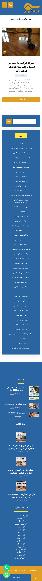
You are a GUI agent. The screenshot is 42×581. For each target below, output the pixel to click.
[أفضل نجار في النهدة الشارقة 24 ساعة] (32, 8)
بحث (8, 121)
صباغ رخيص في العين (20, 301)
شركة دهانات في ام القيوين (21, 259)
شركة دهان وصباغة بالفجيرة (21, 273)
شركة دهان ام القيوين (21, 263)
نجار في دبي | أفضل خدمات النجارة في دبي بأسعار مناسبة (21, 447)
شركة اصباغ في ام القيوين (20, 244)
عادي (20, 532)
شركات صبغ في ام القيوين (20, 235)
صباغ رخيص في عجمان (21, 324)
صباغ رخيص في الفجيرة (21, 306)
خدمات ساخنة (19, 558)
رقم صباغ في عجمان (21, 191)
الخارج (19, 541)
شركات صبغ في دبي (21, 240)
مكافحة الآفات (19, 515)
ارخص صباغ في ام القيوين (20, 143)
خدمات (19, 535)
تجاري (19, 529)
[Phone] (6, 567)
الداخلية (20, 538)
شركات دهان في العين (20, 211)
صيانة (20, 526)
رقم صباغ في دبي (21, 186)
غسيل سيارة (19, 524)
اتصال (19, 543)
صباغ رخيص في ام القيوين (20, 310)
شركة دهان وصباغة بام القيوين (21, 277)
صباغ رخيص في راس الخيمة (21, 320)
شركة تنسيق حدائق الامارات (21, 254)
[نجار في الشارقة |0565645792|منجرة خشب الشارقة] (21, 486)
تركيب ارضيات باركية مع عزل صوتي (20, 158)
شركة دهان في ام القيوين (20, 268)
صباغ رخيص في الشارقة (21, 296)
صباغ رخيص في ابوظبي (21, 291)
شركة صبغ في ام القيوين (21, 287)
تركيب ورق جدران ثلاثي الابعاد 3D (20, 162)
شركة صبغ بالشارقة (21, 282)
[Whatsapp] (6, 575)
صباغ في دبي (13, 334)
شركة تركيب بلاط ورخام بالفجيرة (20, 249)
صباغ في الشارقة (27, 334)
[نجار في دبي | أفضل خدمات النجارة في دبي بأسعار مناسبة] (21, 437)
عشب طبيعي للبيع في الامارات (21, 348)
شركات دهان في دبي (21, 221)
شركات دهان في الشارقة (20, 207)
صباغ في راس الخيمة (21, 339)
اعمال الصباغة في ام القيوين (21, 153)
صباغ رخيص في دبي (21, 315)
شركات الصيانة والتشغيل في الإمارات (21, 195)
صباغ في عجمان (21, 343)
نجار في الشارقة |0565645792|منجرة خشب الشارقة (21, 496)
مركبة (19, 518)
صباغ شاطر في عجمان (21, 329)
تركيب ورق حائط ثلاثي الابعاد (21, 167)
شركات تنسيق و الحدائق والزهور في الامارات (21, 201)
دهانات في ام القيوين (21, 176)
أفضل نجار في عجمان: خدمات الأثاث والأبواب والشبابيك (21, 471)
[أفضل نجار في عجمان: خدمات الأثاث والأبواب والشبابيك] (21, 461)
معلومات (19, 549)
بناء (19, 521)
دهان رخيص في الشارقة (21, 181)
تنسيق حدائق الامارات (21, 172)
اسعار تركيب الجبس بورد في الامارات (21, 148)
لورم (19, 546)
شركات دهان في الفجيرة (21, 216)
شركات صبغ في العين (20, 230)
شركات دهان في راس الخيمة (20, 226)
